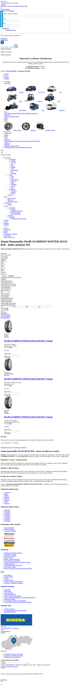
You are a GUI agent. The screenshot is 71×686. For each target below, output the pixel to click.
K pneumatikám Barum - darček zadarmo (15, 610)
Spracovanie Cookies (10, 567)
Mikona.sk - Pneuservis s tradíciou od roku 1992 (14, 6)
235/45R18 (7, 518)
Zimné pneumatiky (9, 529)
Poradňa (6, 74)
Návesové (7, 116)
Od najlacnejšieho (5, 316)
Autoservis (7, 142)
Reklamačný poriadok (10, 554)
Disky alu (33, 130)
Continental (7, 492)
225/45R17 (7, 513)
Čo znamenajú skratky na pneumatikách (15, 600)
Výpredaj (3, 4)
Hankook (6, 498)
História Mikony (8, 577)
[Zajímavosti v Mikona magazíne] (13, 655)
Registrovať (4, 38)
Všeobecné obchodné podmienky (13, 553)
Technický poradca (7, 586)
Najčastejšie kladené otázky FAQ (13, 565)
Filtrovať (3, 279)
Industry (39, 101)
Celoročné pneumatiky (10, 531)
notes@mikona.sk (5, 631)
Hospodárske (23, 110)
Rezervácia (4, 680)
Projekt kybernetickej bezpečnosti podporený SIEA (18, 568)
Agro (58, 101)
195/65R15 (7, 510)
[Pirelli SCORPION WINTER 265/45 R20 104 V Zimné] (8, 332)
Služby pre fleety (8, 580)
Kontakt (6, 77)
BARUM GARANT (10, 612)
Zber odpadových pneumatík (12, 560)
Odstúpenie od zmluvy (10, 556)
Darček (6, 335)
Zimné (17, 116)
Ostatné (6, 135)
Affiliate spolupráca (9, 564)
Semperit (6, 497)
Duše (5, 112)
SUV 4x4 (42, 92)
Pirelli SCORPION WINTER (28, 341)
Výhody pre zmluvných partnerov (13, 581)
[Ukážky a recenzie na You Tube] (13, 654)
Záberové (12, 116)
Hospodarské (13, 113)
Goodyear (7, 503)
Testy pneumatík (8, 593)
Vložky (6, 118)
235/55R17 (7, 516)
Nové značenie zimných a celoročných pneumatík (17, 602)
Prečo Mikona (8, 575)
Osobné (21, 92)
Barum (6, 494)
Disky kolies (7, 591)
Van (60, 92)
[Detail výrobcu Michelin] (9, 541)
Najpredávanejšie (5, 314)
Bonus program (8, 557)
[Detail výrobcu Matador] (9, 538)
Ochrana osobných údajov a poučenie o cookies (17, 562)
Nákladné (62, 110)
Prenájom (6, 144)
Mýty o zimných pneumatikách (12, 596)
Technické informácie (10, 594)
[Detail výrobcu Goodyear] (9, 543)
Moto (21, 101)
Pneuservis (7, 139)
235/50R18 (7, 519)
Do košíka (7, 357)
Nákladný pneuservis (15, 141)
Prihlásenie (11, 11)
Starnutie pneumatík (9, 599)
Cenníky (6, 578)
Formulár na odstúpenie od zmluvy (13, 583)
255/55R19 (7, 521)
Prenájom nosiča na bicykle (11, 146)
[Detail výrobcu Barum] (9, 534)
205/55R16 (7, 511)
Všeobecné (4, 549)
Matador (6, 495)
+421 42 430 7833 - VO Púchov (15, 71)
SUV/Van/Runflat (35, 141)
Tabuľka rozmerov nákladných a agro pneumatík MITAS (19, 597)
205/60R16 (7, 514)
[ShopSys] (9, 666)
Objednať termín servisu (25, 147)
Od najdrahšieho (5, 317)
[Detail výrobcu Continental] (9, 537)
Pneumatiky (7, 83)
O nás (5, 75)
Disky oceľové (17, 130)
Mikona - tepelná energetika (11, 559)
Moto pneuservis (25, 141)
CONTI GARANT (9, 609)
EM (42, 110)
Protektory (7, 115)
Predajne (6, 78)
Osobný (6, 141)
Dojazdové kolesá (50, 130)
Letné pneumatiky (9, 527)
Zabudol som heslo (11, 30)
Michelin (6, 500)
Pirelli (5, 502)
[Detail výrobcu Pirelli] (9, 546)
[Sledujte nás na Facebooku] (12, 657)
